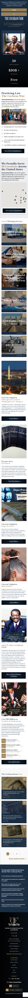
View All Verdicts (14, 762)
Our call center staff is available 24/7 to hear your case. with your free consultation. (14, 24)
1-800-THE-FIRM (15, 978)
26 (16, 853)
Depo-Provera (7, 526)
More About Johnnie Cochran (13, 675)
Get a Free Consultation (13, 151)
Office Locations (14, 962)
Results (14, 965)
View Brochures (14, 481)
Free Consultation (15, 982)
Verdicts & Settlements (11, 721)
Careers (14, 972)
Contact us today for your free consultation (14, 929)
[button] (15, 196)
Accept (14, 10)
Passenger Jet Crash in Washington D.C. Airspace (12, 401)
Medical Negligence (14, 946)
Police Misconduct (14, 951)
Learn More (13, 418)
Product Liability (14, 948)
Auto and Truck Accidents (14, 941)
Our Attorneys (14, 960)
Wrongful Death (14, 943)
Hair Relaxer (6, 586)
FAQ (14, 970)
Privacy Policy (14, 967)
